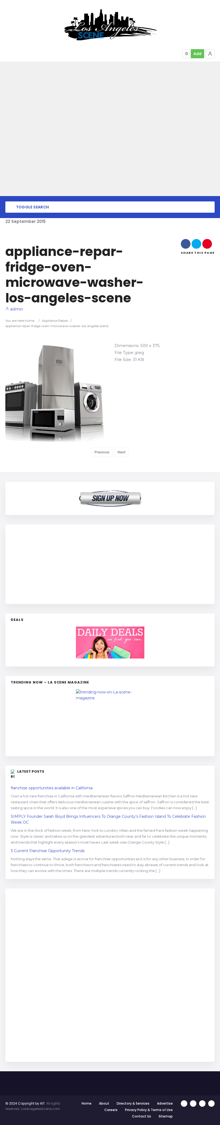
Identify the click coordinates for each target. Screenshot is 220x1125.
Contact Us (141, 1116)
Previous (101, 452)
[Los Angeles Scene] (110, 24)
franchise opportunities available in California (52, 788)
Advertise (165, 1103)
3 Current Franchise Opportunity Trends (48, 850)
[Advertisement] (51, 563)
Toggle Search (32, 207)
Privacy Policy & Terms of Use (149, 1110)
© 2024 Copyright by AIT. (25, 1103)
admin (16, 309)
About (104, 1103)
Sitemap (166, 1116)
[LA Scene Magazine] (110, 720)
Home (29, 321)
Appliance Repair (55, 321)
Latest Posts (30, 771)
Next (122, 452)
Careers (111, 1110)
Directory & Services (133, 1103)
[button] (210, 53)
